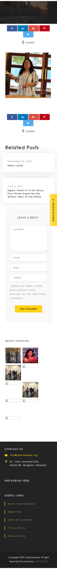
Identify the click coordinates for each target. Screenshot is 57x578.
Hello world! (15, 165)
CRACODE (41, 561)
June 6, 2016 (15, 186)
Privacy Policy (17, 527)
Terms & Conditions (20, 519)
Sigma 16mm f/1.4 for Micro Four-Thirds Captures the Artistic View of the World (26, 193)
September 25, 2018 (20, 161)
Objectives (15, 511)
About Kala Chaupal (21, 503)
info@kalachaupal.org (24, 455)
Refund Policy (17, 536)
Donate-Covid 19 (53, 210)
